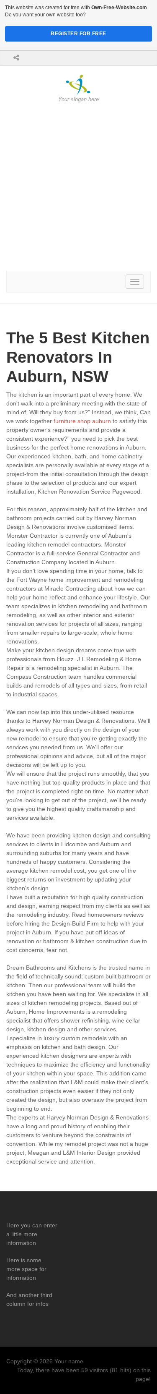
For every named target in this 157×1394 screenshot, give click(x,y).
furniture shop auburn (82, 421)
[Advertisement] (78, 187)
